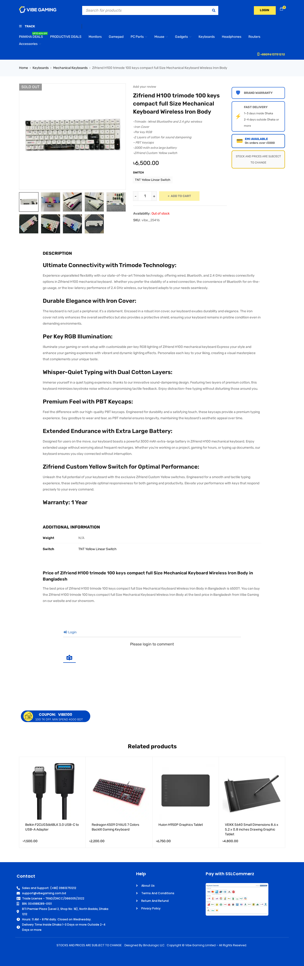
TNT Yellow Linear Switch (152, 180)
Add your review (144, 86)
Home (23, 68)
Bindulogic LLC (154, 945)
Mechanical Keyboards (70, 68)
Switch (138, 172)
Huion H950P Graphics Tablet (180, 825)
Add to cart (181, 196)
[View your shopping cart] (281, 9)
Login (71, 632)
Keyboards (41, 68)
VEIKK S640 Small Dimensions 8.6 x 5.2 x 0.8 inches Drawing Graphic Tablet (251, 829)
